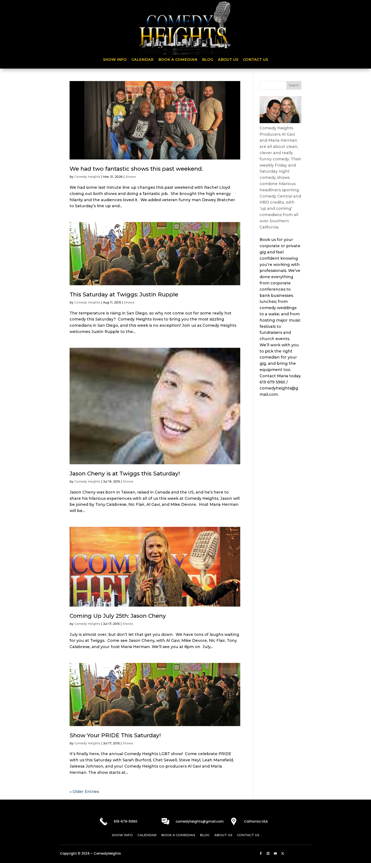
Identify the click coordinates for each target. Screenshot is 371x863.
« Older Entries (84, 791)
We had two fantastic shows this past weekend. (136, 168)
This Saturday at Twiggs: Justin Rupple (124, 294)
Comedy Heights (87, 177)
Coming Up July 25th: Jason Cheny (118, 615)
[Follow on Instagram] (268, 853)
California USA (256, 821)
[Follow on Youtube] (275, 853)
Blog (207, 60)
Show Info (115, 60)
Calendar (142, 60)
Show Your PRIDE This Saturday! (115, 735)
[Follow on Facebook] (261, 853)
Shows (130, 177)
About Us (228, 60)
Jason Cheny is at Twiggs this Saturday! (125, 473)
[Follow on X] (283, 853)
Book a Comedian (177, 60)
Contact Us (255, 60)
